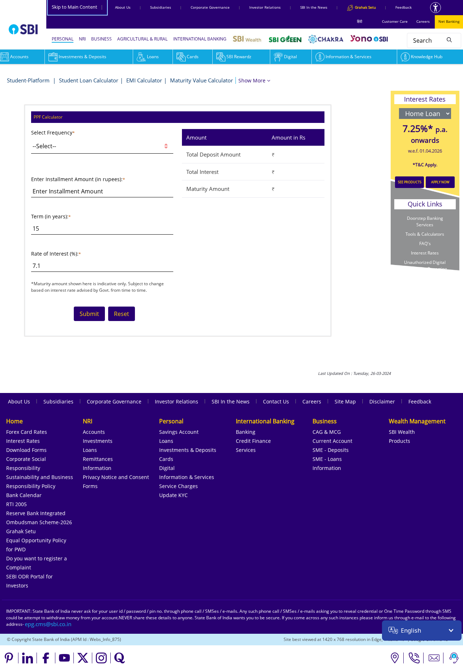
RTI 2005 (16, 504)
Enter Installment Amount (63, 179)
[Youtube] (64, 658)
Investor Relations (265, 7)
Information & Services (348, 57)
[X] (83, 658)
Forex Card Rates (26, 431)
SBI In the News (313, 7)
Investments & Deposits (82, 57)
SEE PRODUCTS (409, 182)
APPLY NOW (440, 182)
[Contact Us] (434, 658)
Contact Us (276, 401)
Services (246, 449)
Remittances (98, 459)
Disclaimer (382, 401)
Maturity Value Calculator (201, 80)
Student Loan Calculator (88, 80)
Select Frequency (51, 132)
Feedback (403, 7)
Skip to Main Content (77, 7)
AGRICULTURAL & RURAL (142, 39)
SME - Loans (327, 459)
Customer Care (395, 21)
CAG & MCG (327, 431)
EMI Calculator (144, 80)
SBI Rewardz (238, 57)
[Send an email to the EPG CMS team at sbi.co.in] (48, 624)
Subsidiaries (160, 7)
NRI (82, 39)
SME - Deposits (331, 449)
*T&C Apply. (425, 165)
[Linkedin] (27, 658)
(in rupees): (109, 179)
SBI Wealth (402, 431)
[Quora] (120, 658)
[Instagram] (101, 658)
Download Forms (26, 449)
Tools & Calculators (424, 234)
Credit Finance (253, 440)
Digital (290, 57)
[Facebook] (46, 658)
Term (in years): (49, 216)
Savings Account (179, 431)
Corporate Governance (210, 7)
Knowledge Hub (426, 57)
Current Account (332, 440)
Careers (423, 21)
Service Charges (178, 486)
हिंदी (359, 21)
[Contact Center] (414, 658)
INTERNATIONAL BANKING (199, 39)
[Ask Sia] (454, 658)
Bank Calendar (24, 495)
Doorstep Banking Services (425, 221)
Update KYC (173, 495)
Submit (89, 314)
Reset (121, 314)
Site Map (345, 401)
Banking (245, 431)
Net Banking (448, 21)
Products (399, 440)
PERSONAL (62, 39)
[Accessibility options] (435, 7)
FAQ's (425, 243)
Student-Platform (29, 80)
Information (97, 468)
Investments (97, 440)
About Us (123, 7)
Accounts (94, 431)
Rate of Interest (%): (54, 253)
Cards (193, 57)
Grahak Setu (21, 531)
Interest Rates (425, 253)
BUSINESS (101, 39)
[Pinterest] (9, 658)
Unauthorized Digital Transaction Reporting (425, 265)
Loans (153, 57)
